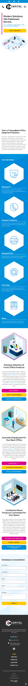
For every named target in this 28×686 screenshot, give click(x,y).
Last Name (5, 572)
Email (3, 585)
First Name (5, 565)
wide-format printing (15, 382)
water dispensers (13, 374)
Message (4, 592)
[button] (24, 7)
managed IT (10, 449)
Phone (4, 579)
